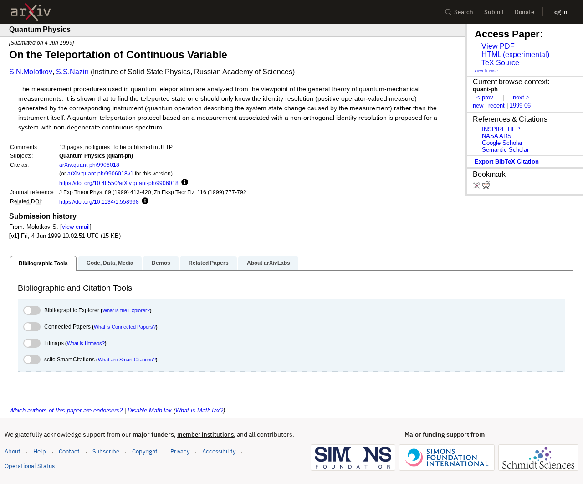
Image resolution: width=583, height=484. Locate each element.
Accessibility (218, 451)
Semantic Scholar (505, 149)
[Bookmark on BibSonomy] (477, 187)
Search (463, 12)
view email (76, 226)
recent (496, 105)
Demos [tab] (161, 263)
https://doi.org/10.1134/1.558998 (99, 202)
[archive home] (31, 12)
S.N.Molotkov (30, 72)
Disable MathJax (150, 410)
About (12, 451)
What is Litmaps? (86, 343)
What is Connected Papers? (125, 327)
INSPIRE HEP (501, 129)
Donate (524, 12)
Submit (494, 12)
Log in (559, 12)
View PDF (498, 46)
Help (39, 451)
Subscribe (105, 451)
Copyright (145, 451)
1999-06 (520, 105)
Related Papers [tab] (209, 263)
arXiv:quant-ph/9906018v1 (100, 173)
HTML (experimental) (515, 54)
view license (486, 70)
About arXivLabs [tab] (268, 263)
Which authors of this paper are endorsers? (66, 410)
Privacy (179, 451)
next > (521, 97)
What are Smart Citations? (127, 359)
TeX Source (500, 63)
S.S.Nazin (72, 72)
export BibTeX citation (507, 161)
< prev (484, 97)
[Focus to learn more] (183, 183)
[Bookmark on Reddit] (486, 187)
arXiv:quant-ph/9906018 (89, 165)
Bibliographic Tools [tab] (43, 263)
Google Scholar (502, 142)
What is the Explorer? (126, 310)
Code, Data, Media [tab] (110, 263)
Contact (69, 451)
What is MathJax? (199, 410)
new (478, 105)
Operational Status (30, 466)
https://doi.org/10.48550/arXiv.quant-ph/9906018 (119, 183)
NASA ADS (496, 136)
